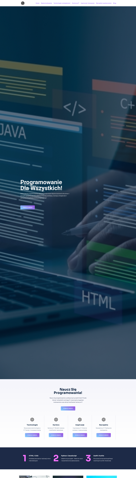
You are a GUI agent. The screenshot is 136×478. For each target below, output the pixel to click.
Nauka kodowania (46, 3)
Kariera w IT (75, 3)
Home (37, 3)
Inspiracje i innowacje (87, 3)
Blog (114, 3)
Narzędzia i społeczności (104, 3)
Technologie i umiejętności (62, 3)
